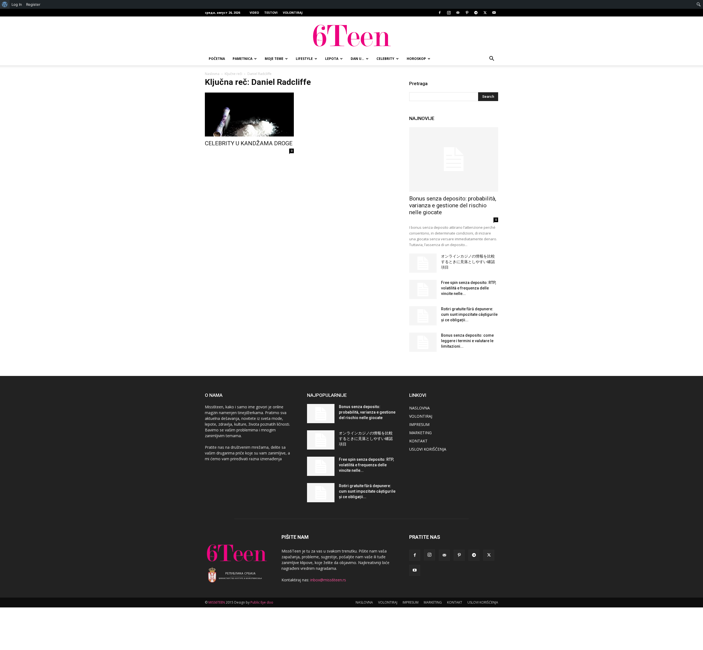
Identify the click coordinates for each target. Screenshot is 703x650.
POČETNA (217, 58)
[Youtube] (494, 12)
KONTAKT (418, 440)
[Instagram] (449, 12)
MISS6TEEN (216, 602)
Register (33, 4)
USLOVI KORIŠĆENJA (427, 449)
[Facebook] (440, 12)
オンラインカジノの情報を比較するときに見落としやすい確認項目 (468, 261)
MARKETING (420, 432)
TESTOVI (271, 12)
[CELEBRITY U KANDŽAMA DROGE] (249, 114)
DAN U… (357, 58)
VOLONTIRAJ (293, 12)
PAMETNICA (242, 58)
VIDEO (254, 12)
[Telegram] (476, 12)
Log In (17, 4)
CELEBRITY (385, 58)
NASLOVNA (419, 408)
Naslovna (212, 73)
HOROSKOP (416, 58)
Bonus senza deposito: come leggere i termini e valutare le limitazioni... (467, 340)
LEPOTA (331, 58)
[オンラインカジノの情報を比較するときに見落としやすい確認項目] (423, 263)
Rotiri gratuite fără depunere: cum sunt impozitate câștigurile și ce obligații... (469, 314)
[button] (491, 59)
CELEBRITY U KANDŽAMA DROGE (248, 143)
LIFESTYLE (304, 58)
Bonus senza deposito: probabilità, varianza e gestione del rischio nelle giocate (452, 205)
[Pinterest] (467, 12)
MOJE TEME (274, 58)
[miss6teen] (351, 35)
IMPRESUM (419, 424)
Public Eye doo (261, 602)
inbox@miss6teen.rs (328, 579)
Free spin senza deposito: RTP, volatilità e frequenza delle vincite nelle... (468, 288)
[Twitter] (485, 12)
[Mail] (458, 12)
